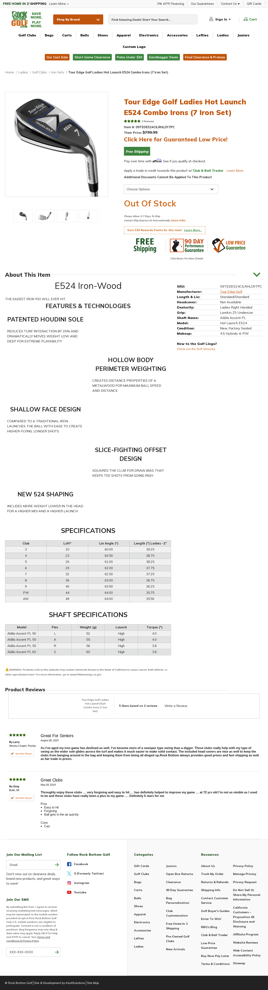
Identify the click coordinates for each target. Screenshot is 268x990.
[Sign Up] (57, 952)
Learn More (35, 3)
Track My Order (212, 874)
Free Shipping (137, 151)
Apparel (124, 35)
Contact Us (229, 4)
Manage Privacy (244, 874)
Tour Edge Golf (231, 291)
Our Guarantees (202, 4)
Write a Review (176, 706)
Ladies (223, 35)
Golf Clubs (27, 35)
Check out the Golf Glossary (196, 349)
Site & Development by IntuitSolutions (59, 983)
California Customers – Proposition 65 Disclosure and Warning (244, 917)
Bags (49, 35)
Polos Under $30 (129, 57)
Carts (67, 35)
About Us (208, 866)
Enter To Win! (211, 919)
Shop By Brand (68, 19)
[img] (132, 121)
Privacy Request (245, 882)
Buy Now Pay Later (215, 956)
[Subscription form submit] (57, 865)
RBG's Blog (209, 927)
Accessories (177, 35)
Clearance (173, 882)
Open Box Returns (179, 874)
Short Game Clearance (92, 57)
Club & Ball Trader (214, 935)
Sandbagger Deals (163, 57)
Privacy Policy (243, 866)
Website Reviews (245, 942)
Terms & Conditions (215, 964)
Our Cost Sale (57, 57)
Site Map (93, 983)
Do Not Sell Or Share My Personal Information (246, 894)
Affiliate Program (245, 934)
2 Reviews (148, 121)
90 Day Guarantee (179, 890)
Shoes (103, 35)
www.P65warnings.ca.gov (85, 674)
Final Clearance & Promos (205, 57)
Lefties (202, 35)
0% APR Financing (170, 4)
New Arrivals (175, 949)
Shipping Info (210, 890)
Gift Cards (254, 4)
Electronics (148, 35)
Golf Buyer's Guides (215, 911)
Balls (84, 35)
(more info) (178, 220)
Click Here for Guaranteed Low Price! (175, 139)
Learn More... (193, 230)
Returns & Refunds (214, 882)
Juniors (243, 35)
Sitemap (239, 963)
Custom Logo (134, 47)
